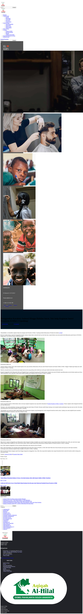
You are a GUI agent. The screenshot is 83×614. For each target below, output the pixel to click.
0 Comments (16, 324)
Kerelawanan (7, 514)
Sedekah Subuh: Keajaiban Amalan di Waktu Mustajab (14, 498)
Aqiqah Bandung (4, 609)
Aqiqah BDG (3, 607)
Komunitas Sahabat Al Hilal (10, 515)
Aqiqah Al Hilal (4, 606)
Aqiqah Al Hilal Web (5, 610)
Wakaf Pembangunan (8, 526)
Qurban (5, 521)
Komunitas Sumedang (8, 516)
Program (6, 519)
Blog (5, 511)
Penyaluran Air (7, 517)
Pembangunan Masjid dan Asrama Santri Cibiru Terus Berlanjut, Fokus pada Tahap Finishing (22, 502)
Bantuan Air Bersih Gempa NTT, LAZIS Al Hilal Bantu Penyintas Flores (18, 503)
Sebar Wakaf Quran (8, 523)
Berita (6, 510)
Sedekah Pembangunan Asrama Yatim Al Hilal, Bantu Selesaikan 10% (17, 501)
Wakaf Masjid (7, 525)
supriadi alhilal (5, 324)
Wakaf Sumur (6, 528)
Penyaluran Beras (7, 518)
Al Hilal (60, 332)
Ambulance (6, 509)
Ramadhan (6, 522)
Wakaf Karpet (6, 524)
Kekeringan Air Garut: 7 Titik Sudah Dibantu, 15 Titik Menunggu (16, 500)
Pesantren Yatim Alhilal (18, 454)
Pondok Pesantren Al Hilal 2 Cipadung (55, 403)
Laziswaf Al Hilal (8, 454)
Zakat (5, 529)
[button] (41, 39)
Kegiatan (6, 512)
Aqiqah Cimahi (4, 612)
